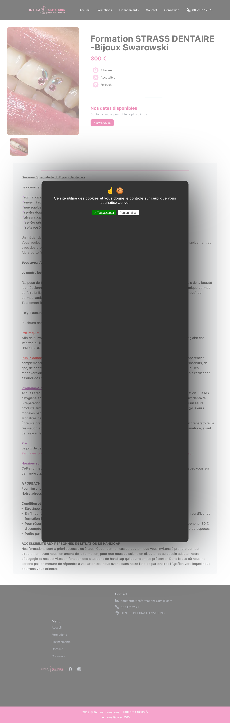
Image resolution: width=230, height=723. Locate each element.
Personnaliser (128, 212)
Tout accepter (105, 212)
